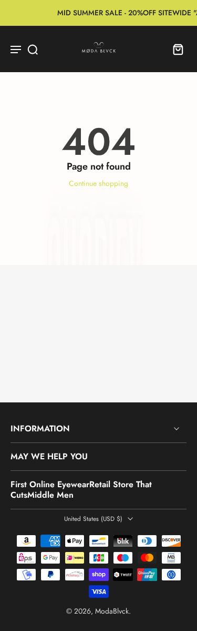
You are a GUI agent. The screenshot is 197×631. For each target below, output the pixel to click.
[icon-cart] (174, 49)
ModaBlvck (112, 611)
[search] (32, 49)
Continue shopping (98, 183)
